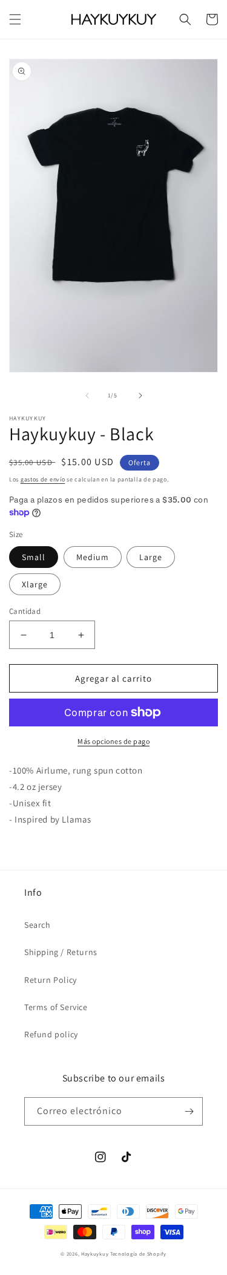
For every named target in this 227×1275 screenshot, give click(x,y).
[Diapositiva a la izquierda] (87, 395)
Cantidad (25, 611)
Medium (92, 557)
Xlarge (35, 584)
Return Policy (50, 979)
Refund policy (51, 1034)
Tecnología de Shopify (138, 1253)
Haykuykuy (94, 1253)
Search (37, 924)
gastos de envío (43, 479)
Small (33, 557)
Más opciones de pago (113, 741)
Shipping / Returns (60, 952)
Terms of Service (56, 1007)
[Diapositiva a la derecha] (140, 395)
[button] (15, 19)
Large (150, 557)
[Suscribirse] (189, 1111)
